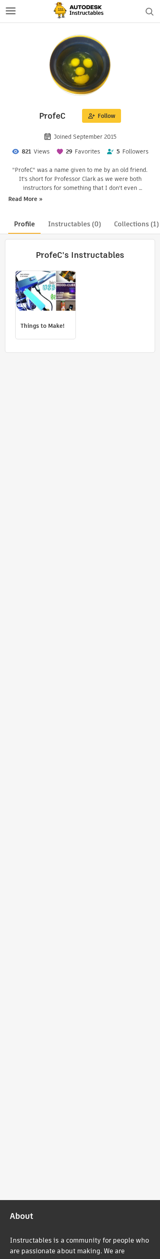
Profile (24, 224)
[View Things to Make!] (45, 292)
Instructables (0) (74, 224)
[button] (11, 11)
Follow (106, 116)
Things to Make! (42, 326)
